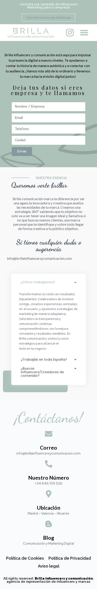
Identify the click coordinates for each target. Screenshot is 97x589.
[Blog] (48, 524)
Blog (48, 538)
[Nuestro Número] (48, 464)
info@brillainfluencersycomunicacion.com (39, 258)
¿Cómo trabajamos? (38, 282)
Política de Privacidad (69, 558)
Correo (48, 447)
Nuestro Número (48, 477)
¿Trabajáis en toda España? (44, 359)
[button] (84, 32)
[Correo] (48, 434)
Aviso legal (48, 566)
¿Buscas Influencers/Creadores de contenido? (42, 372)
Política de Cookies (25, 558)
